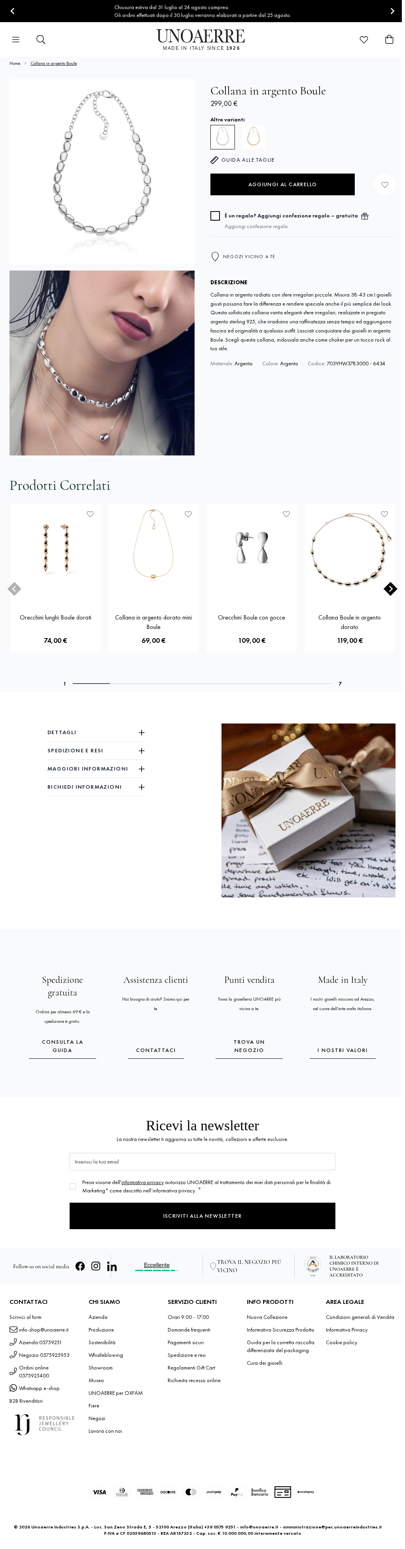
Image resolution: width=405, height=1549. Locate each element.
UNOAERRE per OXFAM (116, 1392)
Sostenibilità (102, 1342)
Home (14, 63)
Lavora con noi (105, 1430)
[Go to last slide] (12, 11)
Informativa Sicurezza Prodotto (280, 1329)
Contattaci (156, 1050)
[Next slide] (392, 11)
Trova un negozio (249, 1046)
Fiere (94, 1405)
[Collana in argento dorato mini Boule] (153, 549)
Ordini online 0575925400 (34, 1371)
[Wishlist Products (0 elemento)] (364, 39)
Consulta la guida (62, 1046)
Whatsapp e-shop (39, 1388)
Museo (96, 1380)
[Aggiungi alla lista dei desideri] (385, 184)
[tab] (91, 683)
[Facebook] (80, 1266)
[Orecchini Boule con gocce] (251, 549)
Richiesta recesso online (194, 1380)
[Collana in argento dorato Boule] (253, 137)
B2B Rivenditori (26, 1400)
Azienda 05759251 (40, 1342)
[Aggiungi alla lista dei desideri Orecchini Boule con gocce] (286, 514)
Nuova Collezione (267, 1316)
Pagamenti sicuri (186, 1342)
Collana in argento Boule (53, 63)
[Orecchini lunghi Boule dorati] (55, 549)
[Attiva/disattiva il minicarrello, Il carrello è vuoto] (389, 39)
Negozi (97, 1418)
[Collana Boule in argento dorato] (350, 549)
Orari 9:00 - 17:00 (188, 1316)
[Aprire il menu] (16, 39)
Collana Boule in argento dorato (349, 622)
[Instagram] (96, 1266)
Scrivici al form (25, 1316)
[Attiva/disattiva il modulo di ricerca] (41, 39)
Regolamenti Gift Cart (191, 1367)
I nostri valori (343, 1050)
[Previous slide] (14, 589)
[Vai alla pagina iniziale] (202, 39)
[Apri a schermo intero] (102, 171)
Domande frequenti (189, 1329)
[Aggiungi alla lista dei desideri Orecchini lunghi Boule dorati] (90, 514)
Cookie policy (341, 1342)
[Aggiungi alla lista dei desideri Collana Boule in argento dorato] (384, 514)
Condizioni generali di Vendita (360, 1316)
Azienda (98, 1316)
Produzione (101, 1329)
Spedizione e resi (187, 1354)
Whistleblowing (106, 1354)
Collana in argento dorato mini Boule (153, 622)
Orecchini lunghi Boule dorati (55, 617)
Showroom (101, 1367)
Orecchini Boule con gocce (251, 617)
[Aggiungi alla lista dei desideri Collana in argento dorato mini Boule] (188, 514)
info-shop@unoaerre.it (43, 1329)
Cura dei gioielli (264, 1362)
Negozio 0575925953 (44, 1354)
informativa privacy (142, 1182)
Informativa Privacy (346, 1329)
